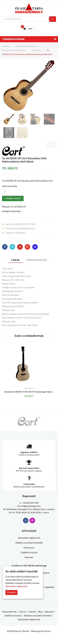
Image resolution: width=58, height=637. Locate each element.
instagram (32, 520)
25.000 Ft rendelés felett (29, 455)
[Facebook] (5, 247)
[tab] (15, 260)
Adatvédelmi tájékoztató (29, 538)
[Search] (52, 19)
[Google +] (27, 247)
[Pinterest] (20, 247)
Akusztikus (36, 50)
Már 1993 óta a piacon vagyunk (29, 471)
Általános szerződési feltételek (29, 543)
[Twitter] (12, 247)
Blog (40, 612)
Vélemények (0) (37, 259)
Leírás (15, 259)
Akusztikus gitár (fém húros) (14, 50)
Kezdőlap (6, 46)
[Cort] (13, 151)
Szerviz (22, 612)
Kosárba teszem (12, 198)
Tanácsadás (29, 484)
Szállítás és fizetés (29, 552)
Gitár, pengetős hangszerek (26, 46)
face (25, 520)
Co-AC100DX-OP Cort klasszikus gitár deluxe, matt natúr (49, 145)
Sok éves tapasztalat (29, 468)
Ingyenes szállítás (28, 452)
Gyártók (32, 612)
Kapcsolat (29, 557)
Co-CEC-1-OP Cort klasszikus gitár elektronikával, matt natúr (54, 145)
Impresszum (29, 548)
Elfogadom (11, 592)
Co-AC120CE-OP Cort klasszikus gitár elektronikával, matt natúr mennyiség (27, 183)
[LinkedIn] (35, 247)
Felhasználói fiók (9, 612)
